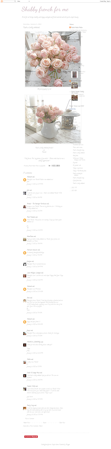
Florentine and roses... (78, 145)
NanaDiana (30, 236)
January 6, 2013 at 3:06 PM (34, 380)
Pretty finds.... (76, 142)
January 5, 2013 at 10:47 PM (35, 267)
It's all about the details (81, 73)
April (74, 128)
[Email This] (52, 165)
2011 (72, 191)
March (75, 131)
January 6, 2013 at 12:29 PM (35, 353)
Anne (28, 298)
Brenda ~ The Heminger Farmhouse (36, 204)
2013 (72, 122)
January (75, 137)
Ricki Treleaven (31, 217)
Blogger (68, 445)
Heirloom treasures (32, 250)
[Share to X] (56, 165)
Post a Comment (29, 419)
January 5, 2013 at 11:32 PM (35, 280)
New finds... (76, 156)
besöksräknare (72, 111)
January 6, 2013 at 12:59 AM (35, 292)
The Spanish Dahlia (76, 64)
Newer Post (27, 423)
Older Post (62, 423)
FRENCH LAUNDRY (33, 342)
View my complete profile (76, 37)
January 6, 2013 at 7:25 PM (34, 399)
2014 (72, 119)
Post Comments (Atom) (36, 426)
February (75, 134)
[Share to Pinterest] (59, 165)
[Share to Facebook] (57, 165)
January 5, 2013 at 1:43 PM (34, 211)
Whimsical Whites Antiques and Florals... (79, 159)
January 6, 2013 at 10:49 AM (35, 324)
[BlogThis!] (54, 165)
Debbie (29, 359)
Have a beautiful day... (79, 178)
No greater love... (77, 165)
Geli (28, 190)
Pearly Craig (30, 405)
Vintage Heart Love (76, 81)
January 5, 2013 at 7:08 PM (34, 244)
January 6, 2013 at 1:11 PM (34, 367)
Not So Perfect (75, 70)
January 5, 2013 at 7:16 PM (34, 255)
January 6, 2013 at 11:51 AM (34, 336)
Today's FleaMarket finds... (80, 171)
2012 (72, 188)
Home (44, 423)
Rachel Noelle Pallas (77, 28)
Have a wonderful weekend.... (77, 174)
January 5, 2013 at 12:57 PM (35, 184)
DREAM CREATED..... (81, 95)
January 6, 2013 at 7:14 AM (34, 313)
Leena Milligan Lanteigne (34, 273)
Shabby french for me (45, 9)
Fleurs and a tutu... (78, 147)
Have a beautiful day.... (79, 150)
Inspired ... (75, 163)
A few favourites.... (77, 181)
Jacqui (28, 331)
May (74, 125)
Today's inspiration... (78, 168)
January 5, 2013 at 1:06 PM (34, 198)
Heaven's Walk (31, 386)
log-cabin (48, 410)
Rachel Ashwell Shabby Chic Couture (77, 92)
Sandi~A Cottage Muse (33, 373)
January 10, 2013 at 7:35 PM (35, 415)
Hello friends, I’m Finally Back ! (77, 66)
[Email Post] (49, 166)
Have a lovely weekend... (79, 153)
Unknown (29, 177)
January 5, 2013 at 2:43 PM (34, 230)
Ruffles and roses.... (78, 139)
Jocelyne (29, 261)
